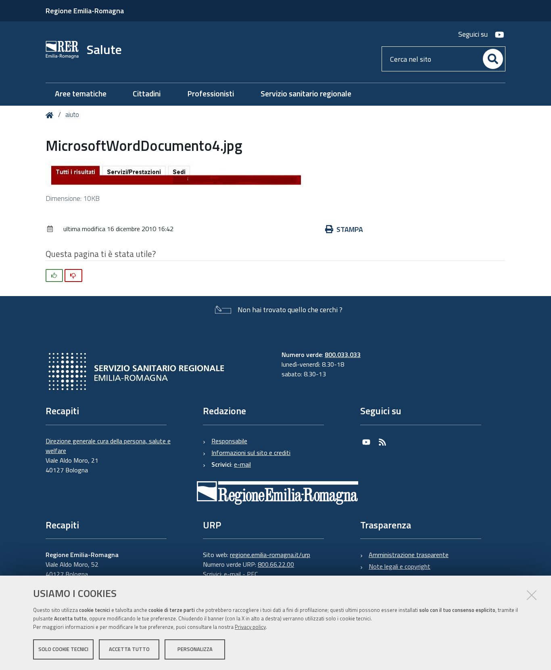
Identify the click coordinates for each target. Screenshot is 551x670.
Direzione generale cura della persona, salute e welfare (108, 445)
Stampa (349, 229)
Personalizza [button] (195, 649)
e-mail (242, 464)
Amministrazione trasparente (409, 554)
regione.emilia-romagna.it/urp (270, 554)
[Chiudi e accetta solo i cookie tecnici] (531, 595)
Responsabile (229, 441)
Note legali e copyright (399, 566)
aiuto (72, 114)
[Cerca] (493, 59)
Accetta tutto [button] (129, 649)
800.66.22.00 (276, 564)
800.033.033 (343, 354)
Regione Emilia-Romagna (85, 10)
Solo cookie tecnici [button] (63, 649)
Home (51, 115)
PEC (252, 574)
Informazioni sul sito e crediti (250, 452)
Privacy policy (250, 627)
